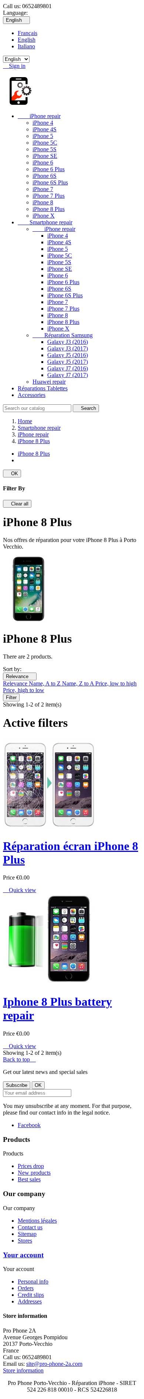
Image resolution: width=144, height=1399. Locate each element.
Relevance (20, 676)
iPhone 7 (42, 189)
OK (12, 473)
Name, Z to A (78, 683)
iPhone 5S (44, 149)
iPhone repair (39, 116)
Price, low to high (116, 683)
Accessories (31, 395)
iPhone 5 (42, 136)
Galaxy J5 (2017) (67, 362)
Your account (23, 1255)
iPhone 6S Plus (50, 182)
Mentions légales (37, 1220)
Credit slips (31, 1295)
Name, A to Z (45, 683)
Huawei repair (49, 382)
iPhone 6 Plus (48, 169)
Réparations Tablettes (43, 388)
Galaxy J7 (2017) (67, 375)
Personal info (33, 1281)
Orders (26, 1288)
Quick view (19, 890)
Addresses (30, 1301)
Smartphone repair (45, 222)
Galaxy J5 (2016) (67, 355)
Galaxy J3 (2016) (67, 342)
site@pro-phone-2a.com (54, 1364)
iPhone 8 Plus (48, 209)
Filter (11, 697)
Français (27, 33)
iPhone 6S (44, 176)
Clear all (17, 504)
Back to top (19, 1059)
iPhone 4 (42, 123)
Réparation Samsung (62, 335)
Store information (23, 1370)
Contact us (30, 1227)
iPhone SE (44, 156)
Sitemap (27, 1234)
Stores (25, 1240)
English (26, 40)
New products (34, 1173)
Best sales (29, 1179)
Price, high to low (23, 690)
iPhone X (43, 216)
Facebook (29, 1125)
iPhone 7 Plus (48, 196)
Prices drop (31, 1166)
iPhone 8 (42, 202)
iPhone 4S (44, 129)
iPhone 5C (44, 142)
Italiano (26, 46)
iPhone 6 (42, 162)
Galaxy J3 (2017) (67, 348)
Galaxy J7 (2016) (67, 368)
